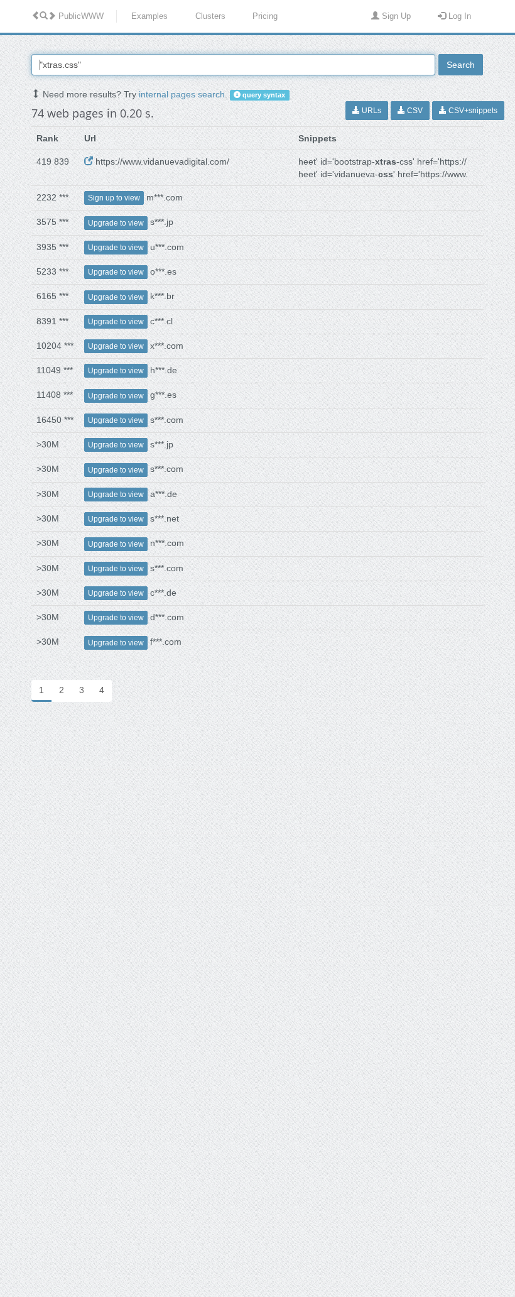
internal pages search (182, 94)
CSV (414, 110)
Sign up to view (114, 198)
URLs (370, 110)
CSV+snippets (472, 110)
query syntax (263, 95)
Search (461, 65)
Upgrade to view (116, 223)
